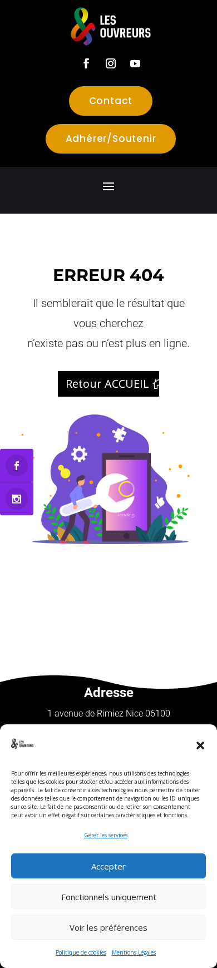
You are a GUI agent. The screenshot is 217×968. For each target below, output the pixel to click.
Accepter (108, 866)
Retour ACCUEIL (107, 383)
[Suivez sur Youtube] (135, 63)
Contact (111, 100)
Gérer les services (105, 835)
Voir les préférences (108, 927)
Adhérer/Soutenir (111, 138)
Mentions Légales (134, 952)
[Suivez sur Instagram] (111, 63)
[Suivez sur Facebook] (86, 63)
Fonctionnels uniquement (108, 896)
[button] (200, 745)
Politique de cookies (81, 952)
